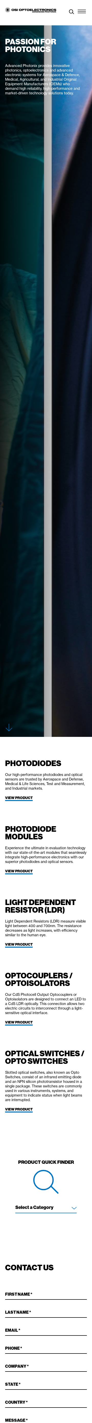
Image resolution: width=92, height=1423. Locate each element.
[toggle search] (71, 12)
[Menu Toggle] (82, 10)
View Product (19, 798)
